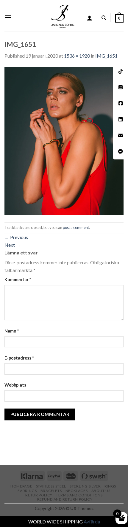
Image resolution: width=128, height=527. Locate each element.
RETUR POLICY (38, 495)
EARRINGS (27, 490)
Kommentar (17, 279)
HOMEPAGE (21, 486)
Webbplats (15, 384)
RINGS (110, 486)
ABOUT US (100, 490)
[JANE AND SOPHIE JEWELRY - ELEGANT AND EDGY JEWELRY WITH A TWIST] (63, 15)
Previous (16, 237)
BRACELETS (51, 490)
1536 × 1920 (77, 55)
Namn (11, 330)
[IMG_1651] (64, 140)
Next (12, 245)
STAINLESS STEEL (51, 486)
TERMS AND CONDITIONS (79, 495)
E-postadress (19, 357)
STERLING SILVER (85, 486)
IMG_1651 (106, 55)
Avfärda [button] (92, 521)
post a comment (76, 227)
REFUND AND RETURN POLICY (65, 499)
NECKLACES (76, 490)
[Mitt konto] (90, 17)
